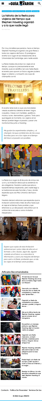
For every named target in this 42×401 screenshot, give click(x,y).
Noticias (28, 11)
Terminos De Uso (35, 390)
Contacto (5, 390)
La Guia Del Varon (21, 3)
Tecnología (35, 11)
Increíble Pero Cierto (19, 11)
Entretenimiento (6, 11)
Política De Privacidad (18, 390)
